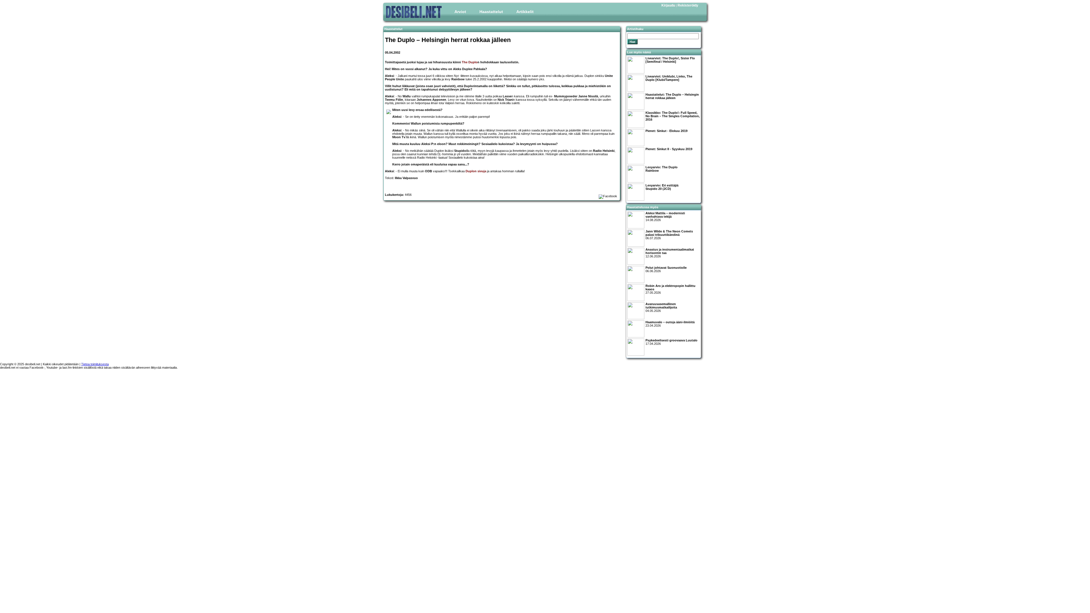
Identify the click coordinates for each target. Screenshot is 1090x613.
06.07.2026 (669, 235)
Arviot (460, 11)
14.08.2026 (665, 216)
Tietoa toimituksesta (95, 364)
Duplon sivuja (476, 171)
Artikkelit (525, 11)
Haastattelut (491, 11)
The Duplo (469, 62)
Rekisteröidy (688, 5)
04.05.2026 (661, 307)
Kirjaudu (668, 5)
